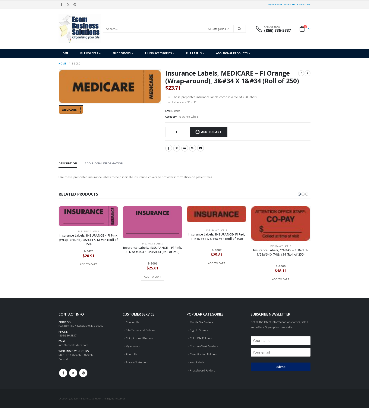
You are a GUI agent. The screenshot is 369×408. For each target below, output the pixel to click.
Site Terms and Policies (140, 331)
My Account (275, 4)
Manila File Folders (201, 323)
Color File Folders (201, 339)
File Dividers (121, 53)
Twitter (176, 148)
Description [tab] (68, 163)
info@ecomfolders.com (73, 346)
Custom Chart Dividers (204, 347)
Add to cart (211, 132)
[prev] (301, 73)
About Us (289, 4)
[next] (307, 73)
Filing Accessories (158, 53)
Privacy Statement (137, 363)
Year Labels (197, 363)
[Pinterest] (75, 4)
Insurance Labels (188, 116)
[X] (68, 4)
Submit (281, 367)
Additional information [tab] (104, 163)
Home (65, 53)
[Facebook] (61, 4)
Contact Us (303, 4)
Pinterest (83, 373)
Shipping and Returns (140, 339)
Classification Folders (203, 355)
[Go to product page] (88, 222)
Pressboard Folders (202, 371)
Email (200, 148)
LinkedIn (184, 148)
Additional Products (231, 53)
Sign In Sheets (199, 331)
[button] (299, 194)
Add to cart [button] (88, 276)
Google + (192, 148)
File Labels (194, 53)
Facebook (168, 148)
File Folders (89, 53)
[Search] (240, 28)
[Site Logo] (80, 28)
